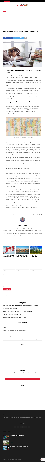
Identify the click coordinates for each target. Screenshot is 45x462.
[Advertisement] (22, 22)
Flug (5, 214)
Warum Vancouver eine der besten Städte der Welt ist (22, 256)
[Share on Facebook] (2, 74)
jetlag (14, 214)
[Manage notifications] (42, 459)
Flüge (9, 214)
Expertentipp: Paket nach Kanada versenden (17, 330)
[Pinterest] (2, 80)
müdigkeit (21, 214)
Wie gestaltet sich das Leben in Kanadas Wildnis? (12, 314)
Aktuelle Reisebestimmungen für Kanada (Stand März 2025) (9, 256)
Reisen (4, 11)
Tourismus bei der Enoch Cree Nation (10, 308)
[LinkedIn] (2, 86)
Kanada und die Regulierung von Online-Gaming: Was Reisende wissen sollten (18, 311)
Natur (11, 442)
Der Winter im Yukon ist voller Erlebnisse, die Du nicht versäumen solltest (24, 333)
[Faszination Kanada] (22, 5)
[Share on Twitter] (2, 77)
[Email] (2, 83)
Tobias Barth (5, 330)
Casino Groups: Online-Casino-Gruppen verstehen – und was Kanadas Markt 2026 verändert (20, 305)
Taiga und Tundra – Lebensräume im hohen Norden (19, 441)
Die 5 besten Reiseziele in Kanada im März (35, 256)
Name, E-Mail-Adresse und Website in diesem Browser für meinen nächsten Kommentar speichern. (23, 286)
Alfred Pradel (6, 34)
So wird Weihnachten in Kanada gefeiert (17, 435)
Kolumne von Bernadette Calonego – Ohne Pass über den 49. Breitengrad (24, 339)
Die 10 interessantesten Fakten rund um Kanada (19, 446)
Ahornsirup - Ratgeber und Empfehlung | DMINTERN (12, 325)
